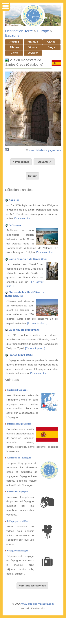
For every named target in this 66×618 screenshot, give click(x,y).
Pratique (32, 41)
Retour (32, 175)
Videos (32, 47)
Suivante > (44, 161)
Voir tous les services (32, 585)
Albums (14, 47)
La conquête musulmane (24, 329)
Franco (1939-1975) (21, 354)
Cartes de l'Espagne (17, 389)
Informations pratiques (19, 423)
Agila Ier (14, 199)
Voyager (33, 52)
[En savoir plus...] (24, 218)
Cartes (51, 41)
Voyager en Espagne (17, 550)
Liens (14, 52)
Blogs (51, 47)
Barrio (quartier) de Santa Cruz (28, 258)
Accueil (14, 41)
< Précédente (21, 161)
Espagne (12, 35)
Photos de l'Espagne (17, 491)
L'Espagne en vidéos (17, 521)
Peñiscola (15, 225)
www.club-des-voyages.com (45, 150)
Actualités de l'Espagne (19, 457)
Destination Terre (19, 31)
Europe (43, 31)
